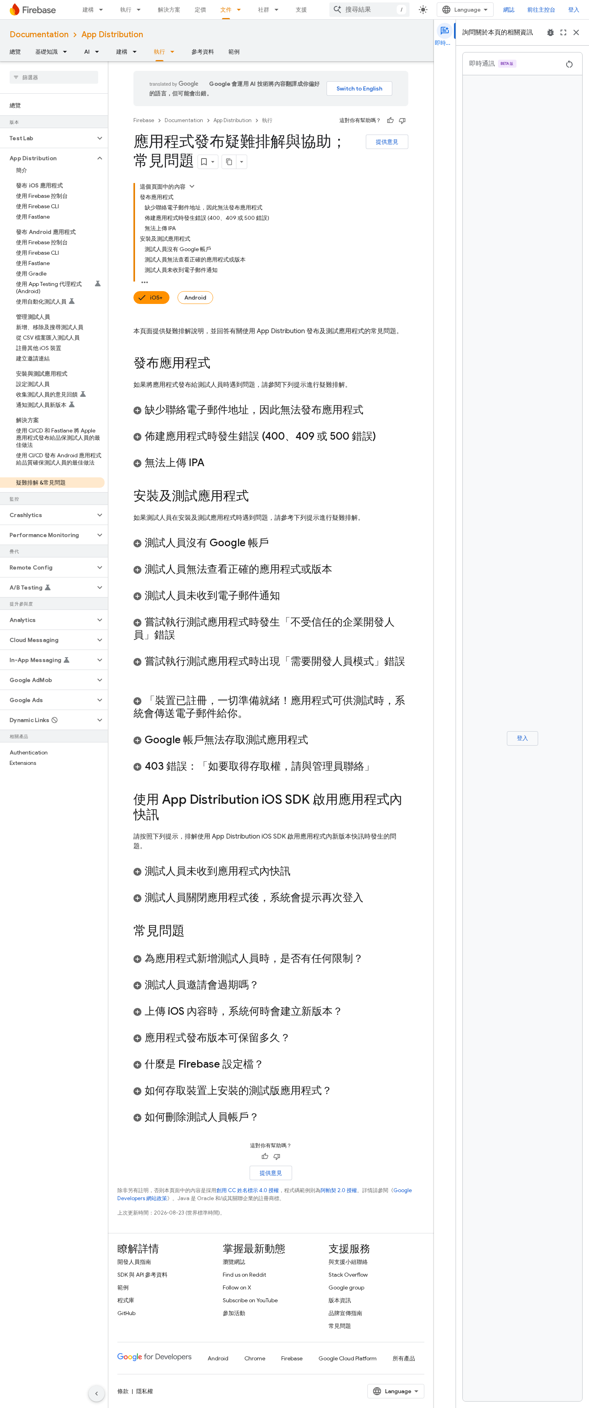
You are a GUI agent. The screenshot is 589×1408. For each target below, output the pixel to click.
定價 (200, 9)
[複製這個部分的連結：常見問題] (193, 932)
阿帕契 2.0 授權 (339, 1190)
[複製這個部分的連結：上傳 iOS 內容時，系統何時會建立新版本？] (351, 1012)
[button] (47, 138)
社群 (263, 9)
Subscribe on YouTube (250, 1300)
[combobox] (369, 9)
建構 (88, 9)
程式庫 (125, 1300)
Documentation (39, 35)
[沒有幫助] (402, 121)
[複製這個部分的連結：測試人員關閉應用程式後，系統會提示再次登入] (371, 898)
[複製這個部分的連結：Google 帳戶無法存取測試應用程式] (316, 740)
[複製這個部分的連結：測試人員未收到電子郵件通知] (288, 596)
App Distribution (112, 35)
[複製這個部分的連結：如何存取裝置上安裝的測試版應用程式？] (340, 1091)
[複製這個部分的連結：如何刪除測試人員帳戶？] (267, 1117)
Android (195, 297)
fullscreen (563, 32)
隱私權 (144, 1391)
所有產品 (404, 1358)
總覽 (15, 51)
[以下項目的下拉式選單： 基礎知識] (67, 51)
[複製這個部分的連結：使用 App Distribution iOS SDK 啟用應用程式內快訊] (167, 816)
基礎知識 (46, 51)
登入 (573, 9)
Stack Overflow (348, 1274)
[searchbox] (54, 77)
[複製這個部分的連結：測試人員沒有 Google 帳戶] (277, 543)
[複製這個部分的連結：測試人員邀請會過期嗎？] (267, 985)
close (576, 32)
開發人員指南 (134, 1261)
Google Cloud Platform (348, 1358)
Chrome (254, 1358)
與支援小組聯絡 (348, 1261)
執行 (125, 9)
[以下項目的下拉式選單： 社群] (278, 9)
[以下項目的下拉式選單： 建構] (103, 9)
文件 (226, 9)
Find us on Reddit (244, 1274)
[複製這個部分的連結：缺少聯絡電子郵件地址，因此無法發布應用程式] (371, 410)
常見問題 (340, 1326)
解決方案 (169, 9)
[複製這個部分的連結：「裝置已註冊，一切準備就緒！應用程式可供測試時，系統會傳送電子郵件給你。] (256, 714)
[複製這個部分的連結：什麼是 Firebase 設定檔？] (272, 1065)
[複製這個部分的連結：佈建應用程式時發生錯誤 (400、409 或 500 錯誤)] (384, 437)
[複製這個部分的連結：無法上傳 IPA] (212, 463)
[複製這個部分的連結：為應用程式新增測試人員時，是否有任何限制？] (371, 959)
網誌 (508, 9)
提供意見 (387, 141)
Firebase (143, 120)
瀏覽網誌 (234, 1261)
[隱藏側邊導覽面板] (97, 1394)
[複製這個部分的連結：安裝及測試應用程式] (257, 497)
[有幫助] (390, 121)
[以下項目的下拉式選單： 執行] (141, 9)
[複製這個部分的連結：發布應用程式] (218, 364)
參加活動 (234, 1313)
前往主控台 (541, 9)
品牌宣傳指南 (345, 1313)
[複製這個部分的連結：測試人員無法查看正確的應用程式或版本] (340, 570)
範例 (234, 51)
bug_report (550, 32)
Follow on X (237, 1287)
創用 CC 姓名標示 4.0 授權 (247, 1190)
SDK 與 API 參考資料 (142, 1274)
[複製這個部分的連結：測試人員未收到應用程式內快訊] (298, 872)
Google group (346, 1287)
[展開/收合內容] (192, 186)
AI (87, 51)
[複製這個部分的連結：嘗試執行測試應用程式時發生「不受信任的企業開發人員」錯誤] (183, 635)
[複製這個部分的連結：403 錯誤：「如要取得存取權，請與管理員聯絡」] (383, 767)
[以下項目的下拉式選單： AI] (99, 51)
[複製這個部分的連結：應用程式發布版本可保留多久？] (298, 1038)
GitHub (126, 1313)
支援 (301, 9)
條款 (123, 1391)
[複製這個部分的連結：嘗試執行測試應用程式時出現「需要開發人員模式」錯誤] (141, 675)
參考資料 (203, 51)
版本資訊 (340, 1300)
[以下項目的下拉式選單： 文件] (241, 9)
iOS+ (156, 297)
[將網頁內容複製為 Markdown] (229, 162)
